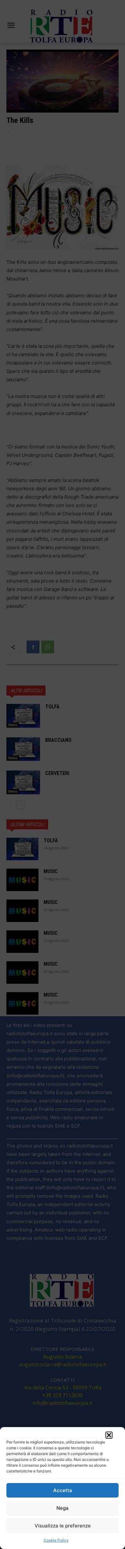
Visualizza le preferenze (63, 1526)
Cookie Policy (56, 1540)
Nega (62, 1508)
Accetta (62, 1490)
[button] (109, 1435)
